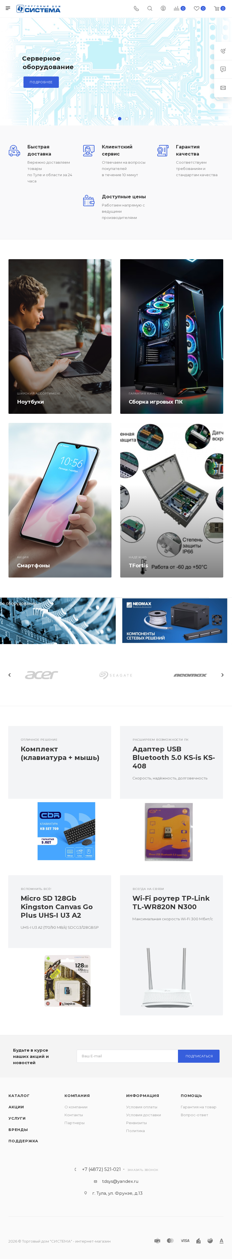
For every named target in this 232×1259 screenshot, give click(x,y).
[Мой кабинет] (163, 9)
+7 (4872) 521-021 (101, 1169)
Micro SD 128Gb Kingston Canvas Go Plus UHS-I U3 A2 (57, 906)
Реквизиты (136, 1122)
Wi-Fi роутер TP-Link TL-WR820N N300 (171, 902)
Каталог (19, 1095)
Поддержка (23, 1141)
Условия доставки (143, 1115)
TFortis (138, 566)
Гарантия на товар (198, 1107)
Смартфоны (33, 566)
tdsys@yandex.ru (120, 1181)
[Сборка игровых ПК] (171, 336)
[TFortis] (171, 500)
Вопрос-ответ (194, 1115)
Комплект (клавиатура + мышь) (60, 753)
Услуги (17, 1118)
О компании (76, 1107)
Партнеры (75, 1122)
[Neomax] (174, 621)
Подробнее (41, 82)
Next (222, 675)
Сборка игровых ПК (156, 402)
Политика (135, 1130)
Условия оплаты (141, 1107)
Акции (16, 1107)
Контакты (74, 1115)
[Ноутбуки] (59, 336)
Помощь (191, 1095)
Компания (77, 1095)
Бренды (18, 1129)
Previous (9, 675)
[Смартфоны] (59, 500)
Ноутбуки (30, 402)
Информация (142, 1095)
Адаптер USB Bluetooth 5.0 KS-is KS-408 (173, 757)
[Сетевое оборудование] (58, 621)
